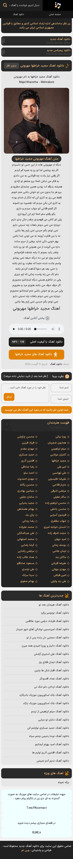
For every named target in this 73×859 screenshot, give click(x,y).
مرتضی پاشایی (26, 551)
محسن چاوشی (25, 437)
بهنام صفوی (27, 581)
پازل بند (29, 515)
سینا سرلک (28, 575)
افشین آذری (27, 461)
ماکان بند (60, 557)
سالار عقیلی (59, 497)
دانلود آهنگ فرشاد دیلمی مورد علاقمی (47, 621)
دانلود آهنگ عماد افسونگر (54, 679)
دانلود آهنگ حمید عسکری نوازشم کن (48, 728)
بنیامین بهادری (25, 491)
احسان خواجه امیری (55, 527)
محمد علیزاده (26, 527)
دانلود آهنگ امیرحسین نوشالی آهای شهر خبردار (42, 629)
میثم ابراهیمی (58, 449)
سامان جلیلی (27, 497)
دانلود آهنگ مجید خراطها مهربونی (42, 65)
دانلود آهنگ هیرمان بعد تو (54, 605)
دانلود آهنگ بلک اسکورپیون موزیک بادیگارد (44, 695)
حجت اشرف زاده (57, 533)
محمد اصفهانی (25, 539)
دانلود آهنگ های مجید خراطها (33, 354)
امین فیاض (60, 575)
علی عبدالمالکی (25, 533)
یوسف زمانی (59, 545)
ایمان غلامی (59, 551)
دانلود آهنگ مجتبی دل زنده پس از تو (47, 638)
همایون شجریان (57, 443)
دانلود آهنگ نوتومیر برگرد (55, 613)
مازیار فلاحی (59, 485)
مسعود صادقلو (25, 563)
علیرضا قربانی (58, 563)
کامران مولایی (58, 455)
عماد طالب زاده (25, 557)
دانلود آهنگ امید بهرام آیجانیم (52, 744)
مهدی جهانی (59, 569)
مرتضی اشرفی (58, 491)
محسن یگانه (27, 485)
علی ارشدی (28, 569)
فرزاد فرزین (28, 443)
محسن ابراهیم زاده (55, 503)
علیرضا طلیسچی (57, 479)
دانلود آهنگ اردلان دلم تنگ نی (51, 687)
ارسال (9, 397)
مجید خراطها (38, 77)
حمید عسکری (26, 455)
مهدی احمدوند (25, 479)
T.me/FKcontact (36, 808)
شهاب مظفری (58, 521)
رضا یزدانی (28, 521)
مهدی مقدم (27, 449)
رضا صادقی (27, 467)
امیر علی (61, 467)
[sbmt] (5, 5)
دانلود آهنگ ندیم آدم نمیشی (53, 761)
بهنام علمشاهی (25, 509)
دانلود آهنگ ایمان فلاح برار (54, 662)
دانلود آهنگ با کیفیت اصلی (37, 342)
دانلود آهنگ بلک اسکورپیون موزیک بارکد (46, 703)
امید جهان (60, 539)
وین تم (25, 850)
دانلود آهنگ (18, 14)
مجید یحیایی (26, 503)
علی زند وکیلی (58, 581)
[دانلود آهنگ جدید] (57, 5)
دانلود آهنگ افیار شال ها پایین (51, 670)
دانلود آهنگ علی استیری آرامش (51, 654)
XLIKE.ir (36, 833)
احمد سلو (29, 473)
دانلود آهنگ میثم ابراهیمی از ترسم (50, 712)
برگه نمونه (63, 782)
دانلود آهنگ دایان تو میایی (53, 720)
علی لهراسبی (59, 473)
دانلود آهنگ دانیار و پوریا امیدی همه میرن (45, 646)
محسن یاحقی (58, 509)
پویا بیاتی (60, 437)
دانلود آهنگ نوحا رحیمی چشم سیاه (49, 736)
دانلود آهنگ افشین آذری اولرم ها (50, 753)
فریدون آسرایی (58, 515)
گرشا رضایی (27, 545)
